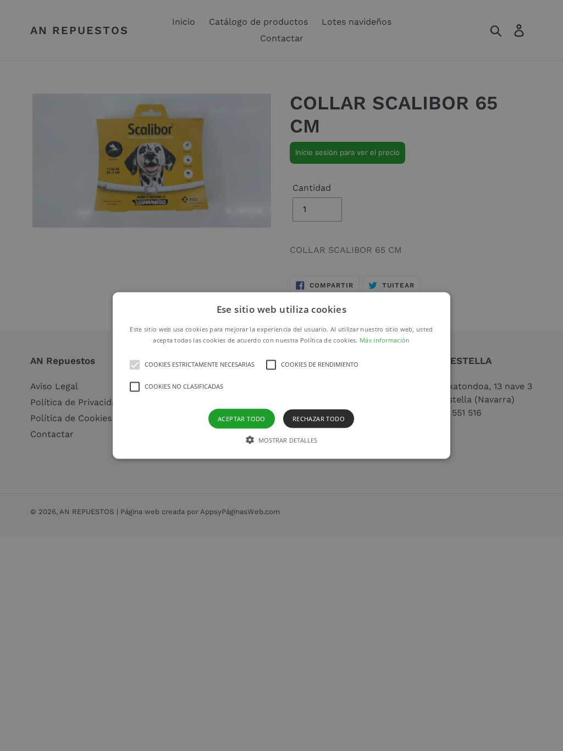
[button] (281, 375)
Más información (385, 339)
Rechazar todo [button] (318, 418)
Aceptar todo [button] (242, 418)
